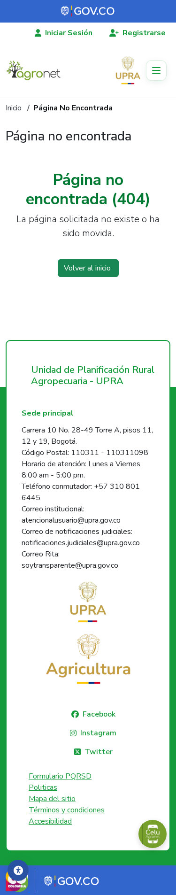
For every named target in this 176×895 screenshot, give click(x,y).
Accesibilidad (50, 821)
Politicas (43, 787)
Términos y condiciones (67, 810)
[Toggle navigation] (156, 70)
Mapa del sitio (52, 799)
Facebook (99, 714)
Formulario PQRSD (60, 776)
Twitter (98, 752)
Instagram (98, 733)
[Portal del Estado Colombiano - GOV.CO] (88, 11)
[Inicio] (37, 70)
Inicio (14, 108)
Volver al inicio (88, 268)
